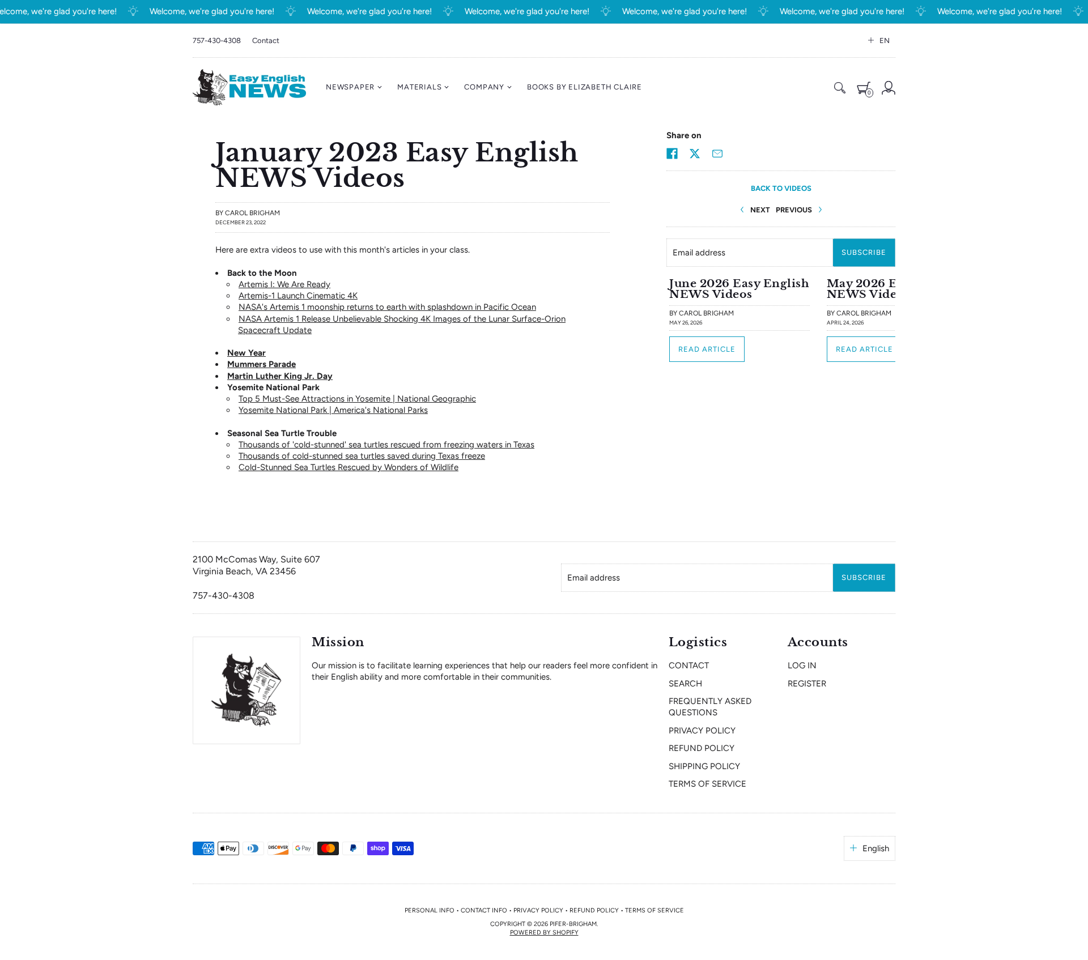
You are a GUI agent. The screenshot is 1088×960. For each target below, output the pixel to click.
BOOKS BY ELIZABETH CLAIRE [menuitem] (584, 87)
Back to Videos (781, 188)
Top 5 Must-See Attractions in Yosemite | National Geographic (357, 399)
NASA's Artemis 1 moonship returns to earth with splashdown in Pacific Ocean (387, 307)
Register (807, 684)
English (875, 848)
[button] (672, 153)
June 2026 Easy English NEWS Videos (739, 288)
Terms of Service (707, 784)
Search (685, 684)
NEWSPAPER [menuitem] (350, 87)
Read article (707, 349)
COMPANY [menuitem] (484, 87)
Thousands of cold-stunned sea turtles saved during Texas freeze (362, 456)
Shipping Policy (704, 766)
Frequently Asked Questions (710, 707)
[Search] (839, 87)
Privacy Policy (702, 731)
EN (884, 40)
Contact (265, 40)
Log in (802, 665)
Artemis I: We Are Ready (284, 284)
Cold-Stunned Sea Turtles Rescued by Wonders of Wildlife (348, 467)
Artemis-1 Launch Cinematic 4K (298, 296)
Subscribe (864, 252)
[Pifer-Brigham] (249, 87)
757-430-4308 (217, 40)
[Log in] (888, 87)
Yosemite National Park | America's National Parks (333, 410)
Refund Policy (701, 748)
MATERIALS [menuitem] (419, 87)
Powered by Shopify (544, 932)
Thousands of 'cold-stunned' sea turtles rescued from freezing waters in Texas (386, 445)
